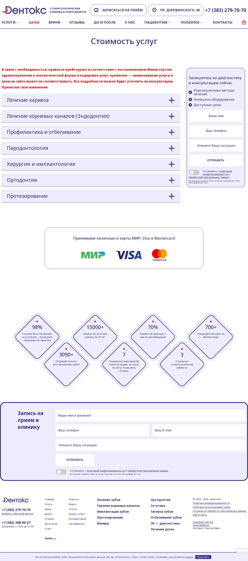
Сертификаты (76, 523)
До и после (105, 22)
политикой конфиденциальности (217, 173)
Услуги (9, 22)
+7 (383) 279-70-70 (225, 10)
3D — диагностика (165, 523)
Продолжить (203, 557)
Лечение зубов (108, 500)
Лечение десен (162, 529)
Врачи (54, 22)
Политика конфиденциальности (211, 503)
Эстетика (158, 506)
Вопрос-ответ (77, 514)
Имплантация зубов (113, 511)
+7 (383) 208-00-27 (16, 522)
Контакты (222, 22)
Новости (74, 499)
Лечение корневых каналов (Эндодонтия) (58, 115)
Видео (72, 504)
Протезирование (27, 195)
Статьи (73, 509)
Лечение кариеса (28, 99)
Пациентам (155, 22)
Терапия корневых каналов (118, 506)
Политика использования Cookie (211, 507)
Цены (34, 22)
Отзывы (77, 22)
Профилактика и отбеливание (44, 131)
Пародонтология (27, 147)
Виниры (103, 523)
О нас (130, 22)
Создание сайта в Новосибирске (203, 523)
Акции (244, 22)
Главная (49, 499)
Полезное (190, 22)
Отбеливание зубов (166, 517)
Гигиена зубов (162, 511)
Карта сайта (200, 514)
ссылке (189, 556)
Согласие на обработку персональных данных (219, 511)
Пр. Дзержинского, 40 (180, 10)
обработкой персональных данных (209, 177)
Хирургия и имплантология (41, 163)
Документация (77, 518)
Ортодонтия (22, 179)
